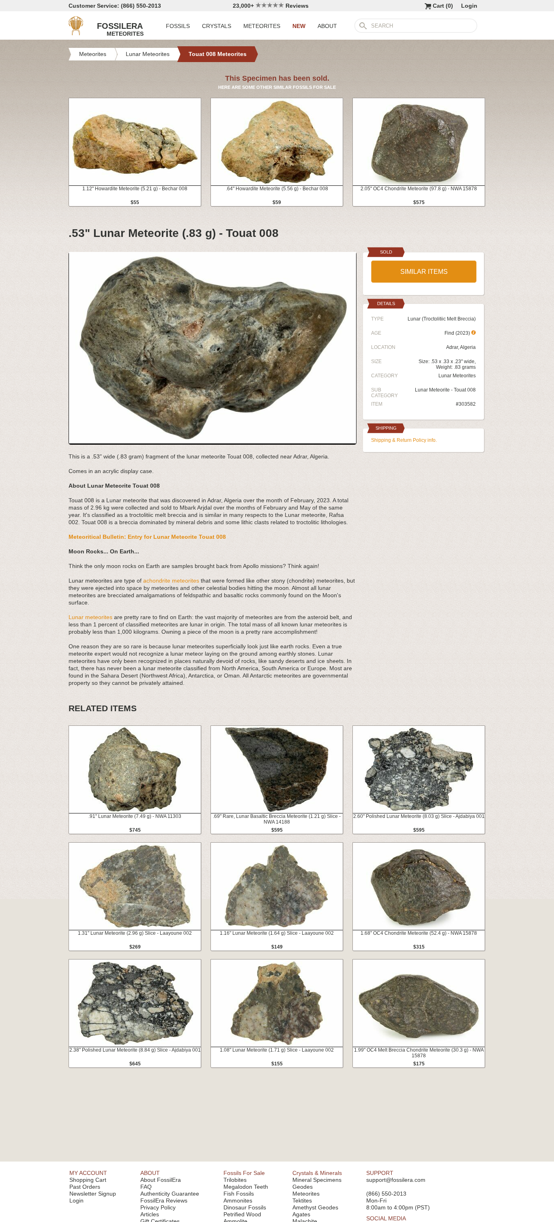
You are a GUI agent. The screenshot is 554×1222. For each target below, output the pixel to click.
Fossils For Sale (244, 1173)
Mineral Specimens (316, 1180)
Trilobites (235, 1180)
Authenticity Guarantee (169, 1193)
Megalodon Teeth (245, 1186)
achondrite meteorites (171, 580)
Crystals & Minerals (317, 1173)
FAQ (146, 1186)
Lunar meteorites (90, 617)
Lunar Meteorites (457, 376)
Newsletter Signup (92, 1193)
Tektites (302, 1200)
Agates (301, 1214)
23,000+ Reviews (271, 5)
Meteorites (306, 1193)
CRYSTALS (216, 26)
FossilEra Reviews (163, 1200)
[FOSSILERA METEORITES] (76, 33)
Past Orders (84, 1186)
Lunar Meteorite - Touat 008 (445, 390)
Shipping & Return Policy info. (404, 440)
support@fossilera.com (395, 1180)
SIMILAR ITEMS (424, 271)
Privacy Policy (158, 1207)
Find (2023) (457, 333)
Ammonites (237, 1200)
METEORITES (261, 26)
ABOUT (327, 26)
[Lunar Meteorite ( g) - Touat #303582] (212, 441)
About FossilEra (160, 1180)
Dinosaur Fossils (244, 1207)
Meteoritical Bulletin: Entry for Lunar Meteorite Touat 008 (147, 537)
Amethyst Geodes (315, 1207)
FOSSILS (178, 26)
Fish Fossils (238, 1193)
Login (469, 5)
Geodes (302, 1186)
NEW (298, 26)
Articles (149, 1214)
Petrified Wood (242, 1214)
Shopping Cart (87, 1180)
